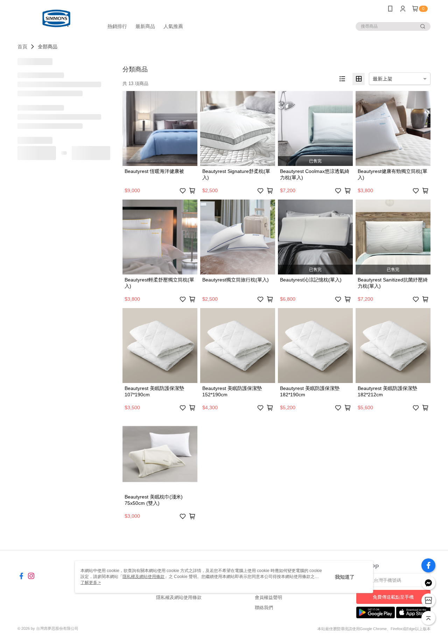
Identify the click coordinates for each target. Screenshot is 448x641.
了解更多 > (90, 582)
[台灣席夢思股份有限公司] (56, 18)
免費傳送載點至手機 (393, 597)
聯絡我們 (264, 607)
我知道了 (345, 577)
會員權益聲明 (268, 597)
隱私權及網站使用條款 (179, 597)
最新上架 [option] (382, 79)
